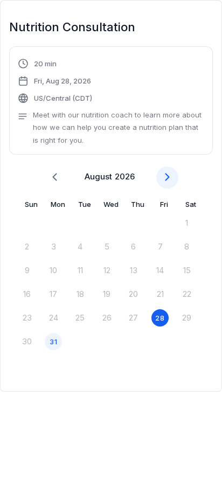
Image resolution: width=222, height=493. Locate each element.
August (98, 176)
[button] (111, 102)
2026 (125, 176)
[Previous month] (55, 177)
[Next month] (167, 177)
